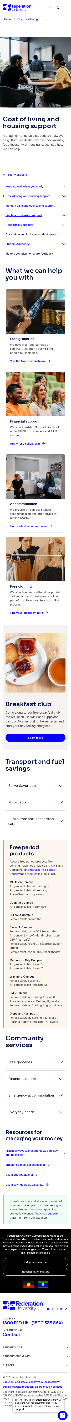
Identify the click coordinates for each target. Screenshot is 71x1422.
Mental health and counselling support (30, 205)
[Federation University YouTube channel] (47, 1309)
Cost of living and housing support (28, 196)
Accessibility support (19, 224)
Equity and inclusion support (24, 215)
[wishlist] (49, 8)
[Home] (17, 8)
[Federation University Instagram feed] (57, 1309)
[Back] (14, 19)
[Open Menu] (66, 8)
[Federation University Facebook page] (52, 1309)
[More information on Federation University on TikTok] (66, 1309)
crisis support (49, 1213)
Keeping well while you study (24, 186)
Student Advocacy (17, 244)
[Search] (58, 8)
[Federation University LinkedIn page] (61, 1309)
